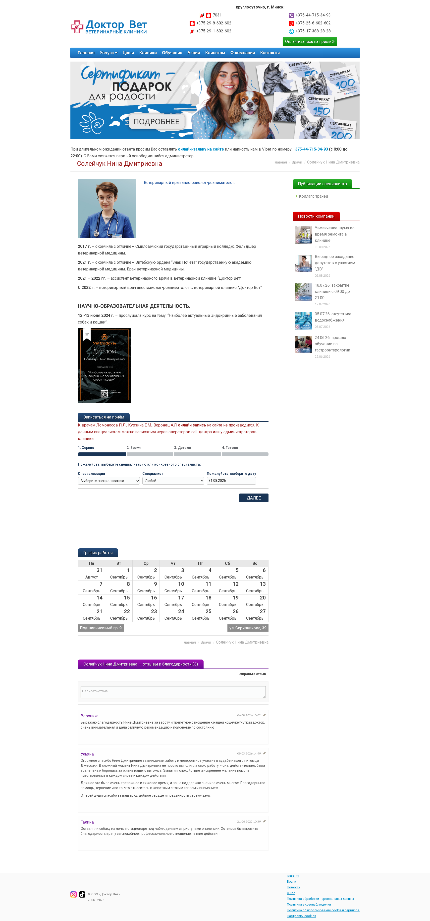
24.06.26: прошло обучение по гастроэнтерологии (332, 343)
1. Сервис (86, 448)
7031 (217, 15)
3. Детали (182, 448)
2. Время (134, 448)
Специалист (152, 474)
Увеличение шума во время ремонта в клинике (335, 234)
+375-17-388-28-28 (313, 31)
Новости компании (316, 216)
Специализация (91, 474)
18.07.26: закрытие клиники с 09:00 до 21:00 (332, 291)
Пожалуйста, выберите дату (231, 474)
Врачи (297, 162)
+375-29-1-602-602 (213, 31)
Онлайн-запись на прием (308, 41)
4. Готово (230, 448)
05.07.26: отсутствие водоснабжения (333, 317)
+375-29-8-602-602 (213, 23)
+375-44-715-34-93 (313, 15)
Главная (280, 162)
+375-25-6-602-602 (313, 23)
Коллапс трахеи (313, 196)
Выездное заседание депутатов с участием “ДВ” (335, 262)
